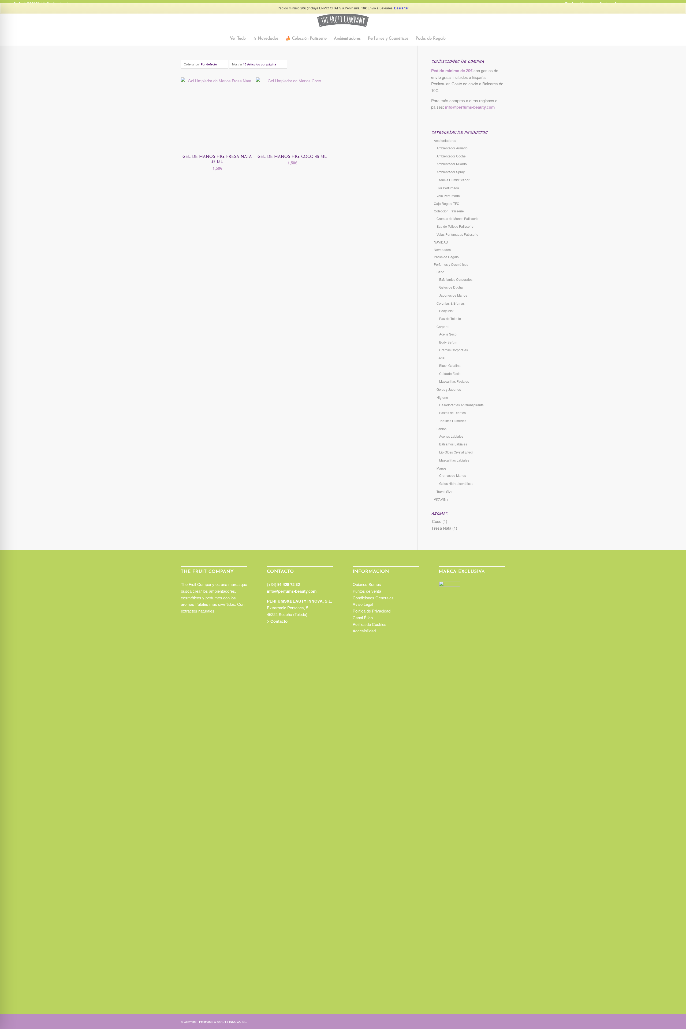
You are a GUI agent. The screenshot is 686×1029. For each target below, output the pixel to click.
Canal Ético (363, 617)
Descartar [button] (401, 8)
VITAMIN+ (441, 499)
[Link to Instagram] (477, 1021)
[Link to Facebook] (493, 1021)
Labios (441, 428)
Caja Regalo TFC (446, 203)
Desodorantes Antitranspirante (461, 405)
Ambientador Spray (451, 171)
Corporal (443, 326)
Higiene (442, 397)
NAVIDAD (441, 242)
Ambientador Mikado (452, 163)
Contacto (279, 621)
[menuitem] (237, 39)
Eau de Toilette (450, 318)
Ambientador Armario (452, 148)
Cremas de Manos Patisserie (458, 218)
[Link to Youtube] (501, 1021)
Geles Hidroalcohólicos (456, 483)
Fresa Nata (441, 528)
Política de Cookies (369, 624)
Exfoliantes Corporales (455, 279)
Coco (436, 521)
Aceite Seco (448, 334)
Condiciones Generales (373, 597)
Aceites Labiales (451, 436)
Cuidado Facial (450, 373)
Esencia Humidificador (453, 180)
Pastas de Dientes (452, 412)
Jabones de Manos (453, 295)
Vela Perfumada (448, 195)
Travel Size (445, 491)
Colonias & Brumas (451, 303)
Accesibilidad (364, 630)
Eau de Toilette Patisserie (455, 226)
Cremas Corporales (453, 350)
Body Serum (448, 342)
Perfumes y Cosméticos (451, 264)
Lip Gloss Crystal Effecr (456, 452)
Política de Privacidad (371, 611)
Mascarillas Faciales (454, 381)
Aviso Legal (363, 604)
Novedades (442, 249)
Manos (441, 468)
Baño (440, 272)
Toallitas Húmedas (452, 420)
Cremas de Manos (452, 475)
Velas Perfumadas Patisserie (457, 234)
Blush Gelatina (450, 365)
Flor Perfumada (448, 188)
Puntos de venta (367, 591)
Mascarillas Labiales (454, 460)
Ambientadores (445, 140)
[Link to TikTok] (485, 1021)
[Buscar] (452, 39)
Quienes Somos (367, 584)
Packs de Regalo (446, 257)
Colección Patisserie (449, 211)
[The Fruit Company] (343, 20)
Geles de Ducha (451, 287)
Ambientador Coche (451, 156)
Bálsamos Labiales (453, 444)
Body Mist (446, 310)
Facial (441, 358)
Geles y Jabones (449, 389)
